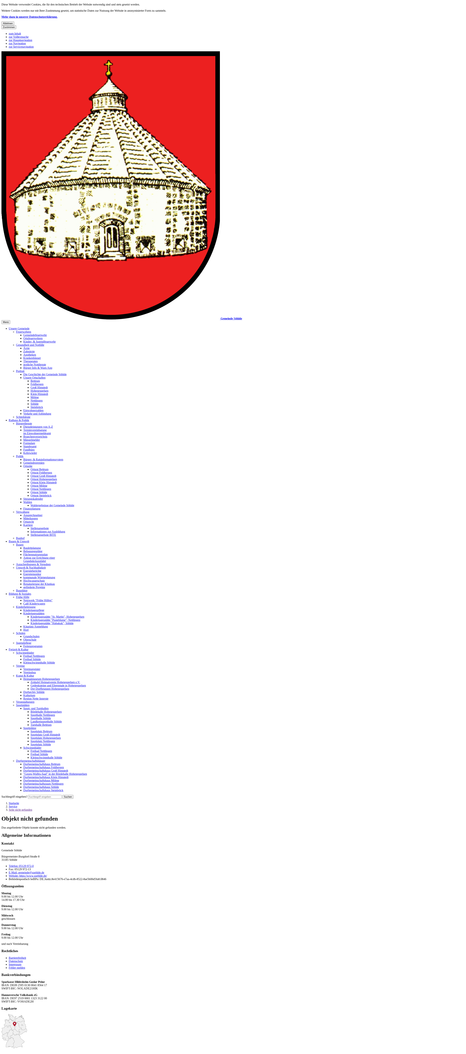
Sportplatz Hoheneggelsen (46, 737)
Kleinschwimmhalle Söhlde (39, 662)
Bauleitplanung (32, 547)
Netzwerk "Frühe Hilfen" (38, 600)
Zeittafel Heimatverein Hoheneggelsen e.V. (55, 682)
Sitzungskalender (33, 498)
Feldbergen (37, 384)
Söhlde (35, 403)
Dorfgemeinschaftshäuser (30, 760)
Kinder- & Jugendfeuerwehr (39, 341)
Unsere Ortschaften (34, 377)
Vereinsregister (31, 669)
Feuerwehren (23, 331)
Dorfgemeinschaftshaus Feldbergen (43, 767)
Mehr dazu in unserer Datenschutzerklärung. (29, 16)
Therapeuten (30, 361)
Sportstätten (22, 705)
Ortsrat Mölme (39, 485)
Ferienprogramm (32, 646)
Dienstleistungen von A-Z (38, 426)
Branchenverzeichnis (35, 436)
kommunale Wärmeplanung (39, 577)
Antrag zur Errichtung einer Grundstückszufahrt (39, 559)
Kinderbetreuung (25, 606)
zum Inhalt (15, 33)
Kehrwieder (30, 452)
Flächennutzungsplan (35, 554)
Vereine (20, 665)
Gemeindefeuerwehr (35, 335)
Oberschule (29, 639)
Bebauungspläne (32, 551)
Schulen (20, 633)
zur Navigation (17, 43)
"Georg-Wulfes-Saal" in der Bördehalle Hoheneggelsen (55, 773)
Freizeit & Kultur (18, 649)
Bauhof (20, 538)
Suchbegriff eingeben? (14, 796)
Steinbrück (37, 407)
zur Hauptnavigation (20, 40)
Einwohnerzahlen (33, 410)
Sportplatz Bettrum (41, 731)
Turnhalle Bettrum (41, 724)
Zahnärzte (29, 351)
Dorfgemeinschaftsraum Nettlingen (43, 783)
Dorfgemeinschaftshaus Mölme (41, 780)
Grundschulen (31, 636)
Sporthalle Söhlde (41, 718)
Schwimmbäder (25, 652)
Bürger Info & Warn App (37, 367)
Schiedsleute (23, 416)
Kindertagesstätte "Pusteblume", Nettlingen (55, 620)
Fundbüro (29, 449)
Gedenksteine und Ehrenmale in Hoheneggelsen (58, 685)
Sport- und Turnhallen (36, 708)
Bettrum (35, 380)
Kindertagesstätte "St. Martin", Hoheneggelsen (57, 616)
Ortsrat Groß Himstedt (43, 475)
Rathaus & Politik (19, 420)
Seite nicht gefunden (20, 809)
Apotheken (29, 354)
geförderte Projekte (34, 587)
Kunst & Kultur (25, 675)
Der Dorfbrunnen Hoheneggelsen (50, 688)
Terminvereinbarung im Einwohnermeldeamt (37, 431)
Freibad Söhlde (32, 659)
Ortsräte (27, 466)
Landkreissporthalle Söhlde (46, 721)
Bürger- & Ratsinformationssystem (43, 459)
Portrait (20, 371)
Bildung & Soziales (20, 593)
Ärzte (26, 348)
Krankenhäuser (32, 358)
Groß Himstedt (39, 387)
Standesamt (29, 446)
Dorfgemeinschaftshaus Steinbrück (43, 790)
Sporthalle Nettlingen (43, 714)
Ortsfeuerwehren (33, 338)
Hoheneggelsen (39, 390)
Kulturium (29, 695)
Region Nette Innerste (35, 698)
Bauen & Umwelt (19, 541)
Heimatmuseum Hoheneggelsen (41, 678)
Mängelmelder (31, 439)
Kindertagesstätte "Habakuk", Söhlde (52, 623)
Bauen (19, 544)
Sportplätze (29, 728)
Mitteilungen (30, 518)
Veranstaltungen (25, 701)
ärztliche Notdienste (34, 364)
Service (13, 806)
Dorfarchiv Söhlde (34, 692)
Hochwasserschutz (34, 580)
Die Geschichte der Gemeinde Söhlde (45, 374)
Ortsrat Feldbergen (41, 472)
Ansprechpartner (32, 515)
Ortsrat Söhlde (39, 492)
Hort (26, 629)
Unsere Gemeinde (19, 328)
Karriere (28, 525)
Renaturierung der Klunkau (39, 583)
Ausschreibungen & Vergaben (33, 564)
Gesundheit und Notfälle (30, 344)
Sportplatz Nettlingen (43, 741)
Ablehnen (8, 23)
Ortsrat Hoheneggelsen (44, 479)
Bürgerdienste (24, 423)
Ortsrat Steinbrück (41, 495)
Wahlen (27, 502)
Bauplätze (21, 590)
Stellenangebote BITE (43, 534)
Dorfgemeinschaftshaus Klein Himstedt (45, 777)
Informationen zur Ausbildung (48, 531)
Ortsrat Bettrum (39, 469)
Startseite (14, 803)
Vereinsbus (29, 672)
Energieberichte (32, 570)
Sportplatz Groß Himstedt (45, 734)
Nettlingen (37, 400)
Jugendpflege (23, 642)
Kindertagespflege (33, 610)
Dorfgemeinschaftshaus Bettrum (41, 764)
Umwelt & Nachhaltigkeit (31, 567)
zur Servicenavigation (21, 46)
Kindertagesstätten (33, 613)
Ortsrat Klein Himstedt (44, 482)
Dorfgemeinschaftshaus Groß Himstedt (45, 770)
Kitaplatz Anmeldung (35, 626)
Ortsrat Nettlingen (41, 489)
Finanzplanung (31, 508)
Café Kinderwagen (34, 603)
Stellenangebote (40, 528)
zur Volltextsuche (19, 36)
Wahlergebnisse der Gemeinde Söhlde (52, 505)
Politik (19, 456)
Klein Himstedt (39, 394)
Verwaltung (22, 511)
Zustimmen (9, 27)
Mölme (35, 397)
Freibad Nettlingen (34, 656)
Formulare (29, 443)
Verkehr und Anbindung (37, 413)
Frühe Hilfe (22, 597)
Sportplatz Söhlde (41, 744)
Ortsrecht (28, 521)
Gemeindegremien (33, 462)
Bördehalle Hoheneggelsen (46, 711)
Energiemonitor (32, 574)
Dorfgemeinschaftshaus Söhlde (41, 787)
